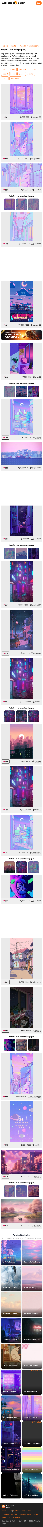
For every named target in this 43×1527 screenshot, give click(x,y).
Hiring (23, 1511)
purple (33, 69)
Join (38, 3)
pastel (5, 74)
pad (20, 74)
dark (5, 78)
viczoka (30, 74)
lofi (4, 69)
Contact (16, 1511)
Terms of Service (14, 1517)
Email (29, 1511)
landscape (15, 78)
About (4, 1511)
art (13, 74)
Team (10, 1511)
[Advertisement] (21, 24)
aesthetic (22, 69)
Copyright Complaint (9, 1514)
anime (12, 69)
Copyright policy (25, 1514)
